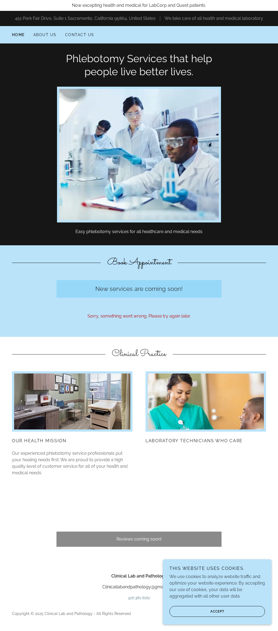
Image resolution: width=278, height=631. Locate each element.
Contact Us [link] (79, 35)
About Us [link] (44, 35)
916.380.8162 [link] (139, 598)
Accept (217, 611)
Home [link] (18, 35)
